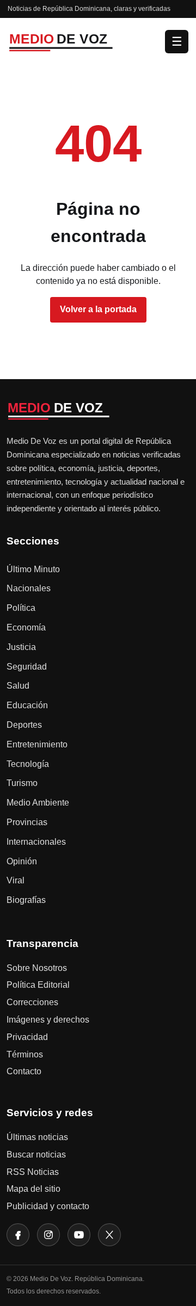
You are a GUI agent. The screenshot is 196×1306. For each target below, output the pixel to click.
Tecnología (28, 764)
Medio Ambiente (38, 802)
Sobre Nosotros (37, 968)
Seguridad (27, 666)
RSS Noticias (33, 1172)
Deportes (24, 724)
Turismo (22, 783)
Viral (15, 880)
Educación (27, 705)
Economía (26, 627)
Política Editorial (38, 984)
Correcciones (32, 1002)
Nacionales (29, 588)
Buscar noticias (36, 1154)
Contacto (24, 1071)
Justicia (21, 647)
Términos (25, 1054)
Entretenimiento (37, 744)
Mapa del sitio (33, 1188)
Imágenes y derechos (48, 1019)
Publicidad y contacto (48, 1206)
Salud (18, 685)
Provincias (27, 822)
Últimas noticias (37, 1137)
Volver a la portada (98, 309)
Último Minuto (33, 569)
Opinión (22, 861)
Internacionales (36, 841)
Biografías (26, 900)
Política (21, 607)
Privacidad (27, 1037)
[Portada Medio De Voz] (83, 41)
